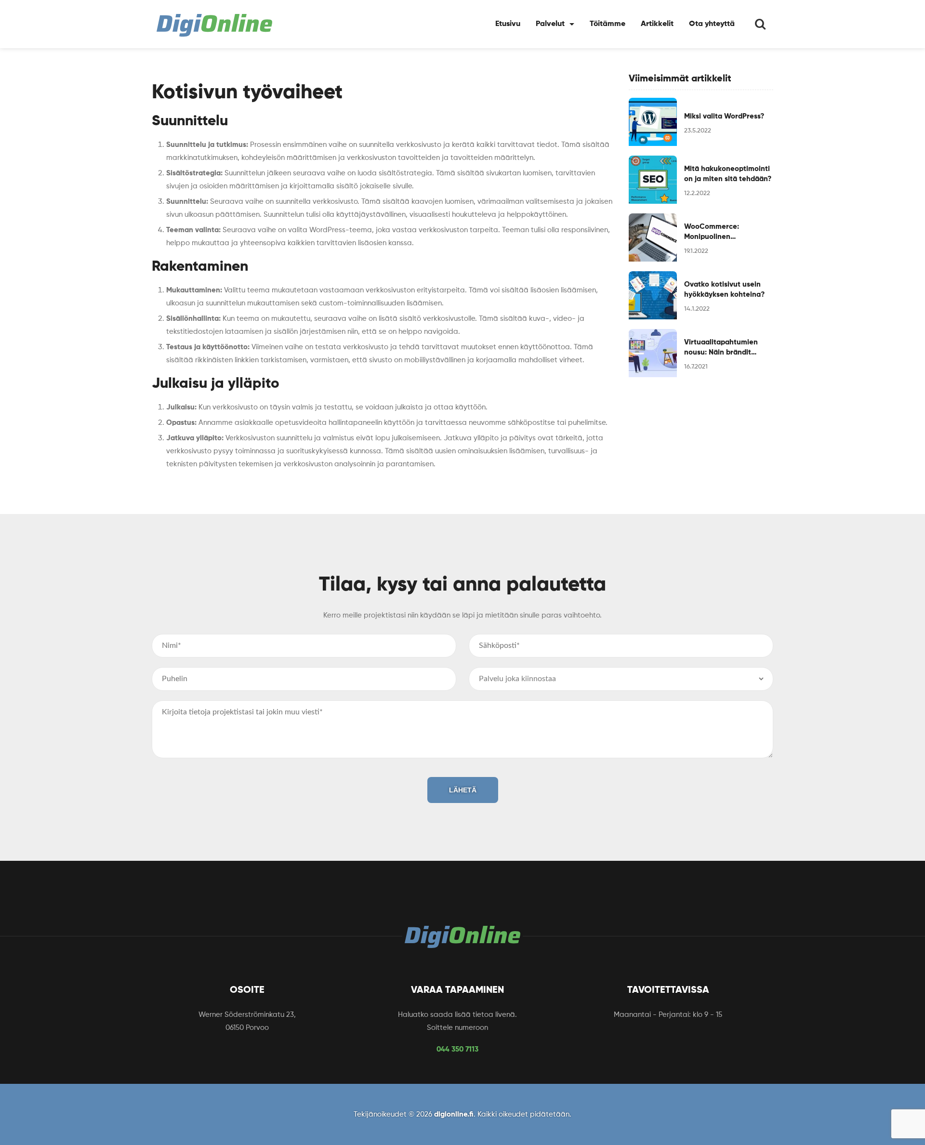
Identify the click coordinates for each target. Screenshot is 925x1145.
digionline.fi (454, 1114)
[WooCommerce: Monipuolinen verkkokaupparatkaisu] (653, 237)
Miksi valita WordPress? (724, 116)
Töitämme (607, 24)
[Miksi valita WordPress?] (653, 122)
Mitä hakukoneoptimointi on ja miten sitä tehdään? (727, 174)
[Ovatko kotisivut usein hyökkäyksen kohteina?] (653, 295)
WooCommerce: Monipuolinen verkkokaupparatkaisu (722, 232)
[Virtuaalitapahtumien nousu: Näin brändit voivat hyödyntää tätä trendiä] (653, 353)
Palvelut (550, 24)
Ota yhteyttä (712, 24)
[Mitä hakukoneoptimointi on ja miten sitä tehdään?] (653, 180)
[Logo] (214, 25)
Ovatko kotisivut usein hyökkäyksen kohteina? (724, 289)
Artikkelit (657, 24)
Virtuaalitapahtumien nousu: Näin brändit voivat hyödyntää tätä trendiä (722, 348)
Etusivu (507, 24)
